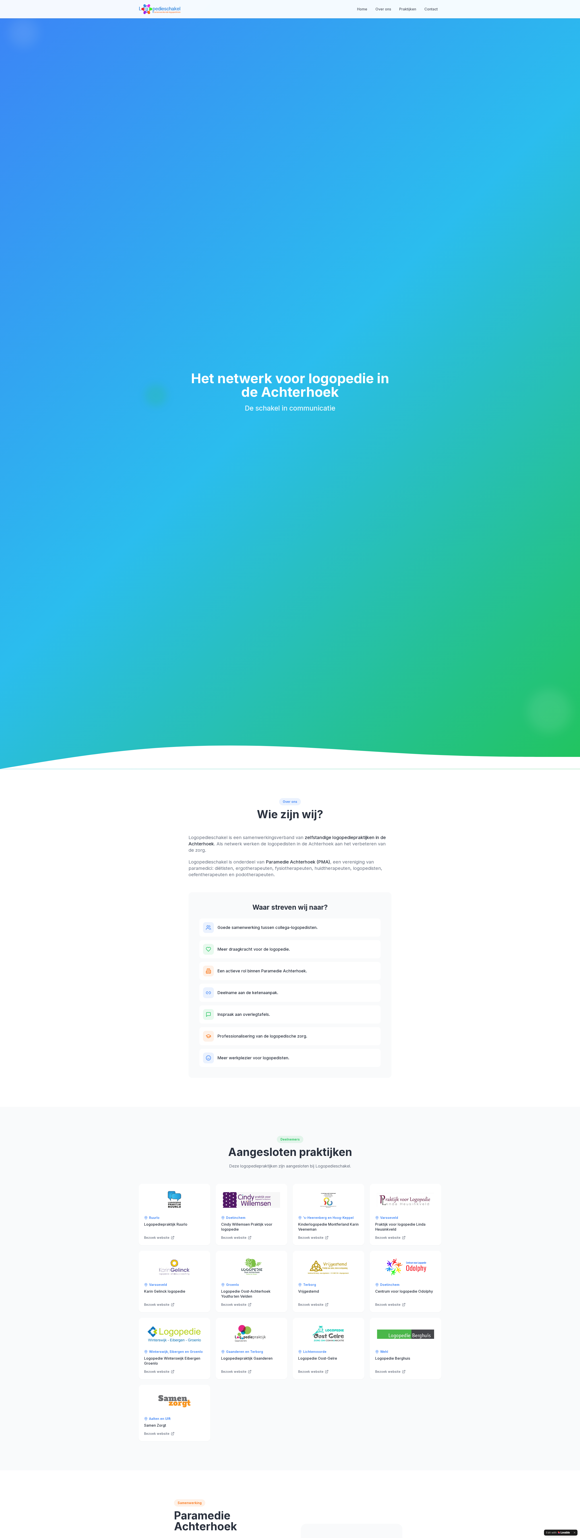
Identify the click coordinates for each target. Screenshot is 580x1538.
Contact (431, 9)
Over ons (383, 9)
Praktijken (407, 9)
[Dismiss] (574, 1532)
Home (362, 9)
